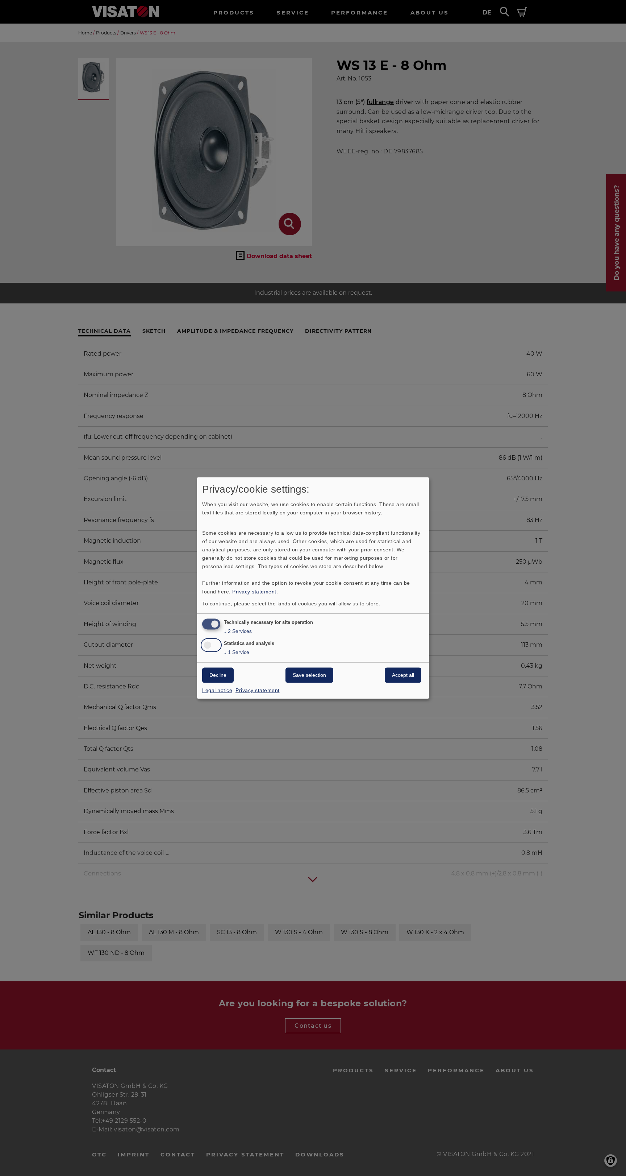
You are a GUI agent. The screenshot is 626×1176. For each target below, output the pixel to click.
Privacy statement (254, 592)
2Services (238, 631)
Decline (217, 675)
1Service (236, 652)
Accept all (403, 675)
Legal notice (217, 690)
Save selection (309, 675)
